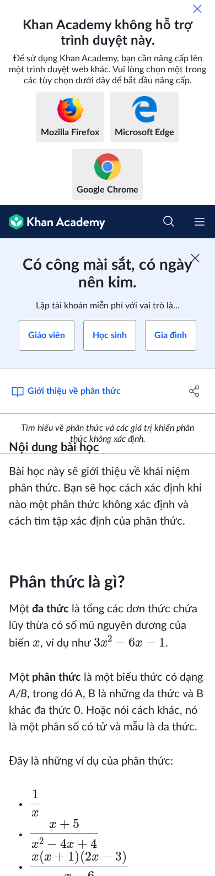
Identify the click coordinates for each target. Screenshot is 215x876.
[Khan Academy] (52, 222)
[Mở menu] (199, 221)
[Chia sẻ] (194, 391)
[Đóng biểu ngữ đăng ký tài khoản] (195, 258)
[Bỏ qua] (197, 9)
